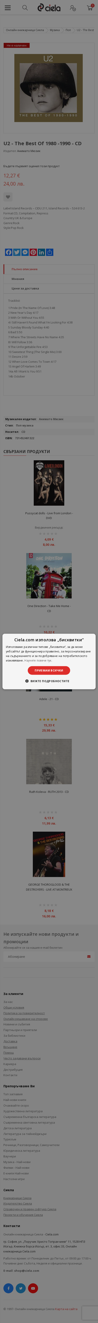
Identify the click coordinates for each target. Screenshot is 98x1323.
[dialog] (49, 661)
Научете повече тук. (38, 660)
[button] (48, 681)
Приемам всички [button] (49, 670)
